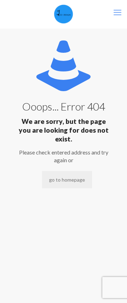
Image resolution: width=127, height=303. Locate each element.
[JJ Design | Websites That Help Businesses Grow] (63, 14)
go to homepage (67, 180)
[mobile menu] (117, 12)
